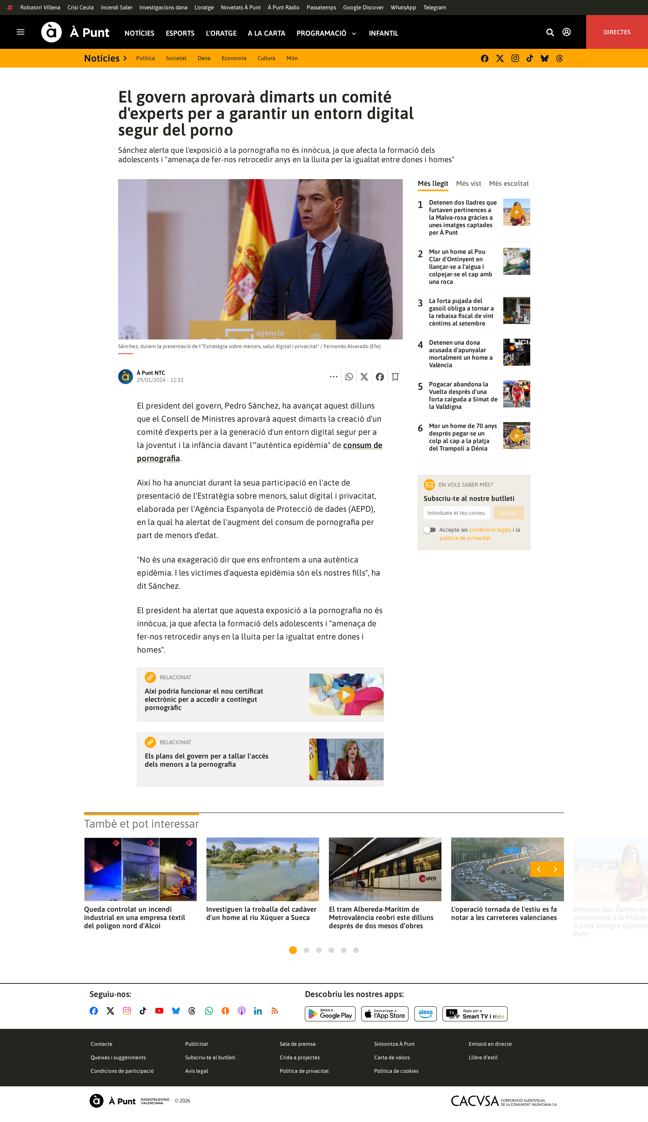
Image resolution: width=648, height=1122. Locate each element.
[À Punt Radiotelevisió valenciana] (129, 1101)
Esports (180, 33)
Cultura (266, 58)
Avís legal (196, 1071)
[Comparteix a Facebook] (379, 376)
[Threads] (560, 58)
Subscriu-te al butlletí (210, 1057)
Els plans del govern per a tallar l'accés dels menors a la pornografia (206, 760)
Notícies (139, 33)
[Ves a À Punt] (75, 32)
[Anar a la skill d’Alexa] (425, 1013)
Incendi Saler (116, 7)
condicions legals (490, 529)
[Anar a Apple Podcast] (243, 1010)
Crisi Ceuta (81, 7)
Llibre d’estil (483, 1057)
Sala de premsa (298, 1044)
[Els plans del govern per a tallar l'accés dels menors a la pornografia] (346, 759)
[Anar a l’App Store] (385, 1013)
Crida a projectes (300, 1057)
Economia (234, 58)
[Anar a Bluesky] (177, 1010)
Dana (204, 58)
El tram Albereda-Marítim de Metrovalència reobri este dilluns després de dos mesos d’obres (381, 917)
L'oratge (204, 7)
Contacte (101, 1044)
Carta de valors (392, 1057)
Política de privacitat (304, 1071)
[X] (500, 58)
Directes (617, 32)
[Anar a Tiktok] (145, 1010)
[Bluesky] (545, 58)
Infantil (383, 33)
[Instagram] (515, 58)
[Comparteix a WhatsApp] (349, 376)
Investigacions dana (164, 7)
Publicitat (196, 1044)
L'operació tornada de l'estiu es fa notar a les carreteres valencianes (504, 913)
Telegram (434, 7)
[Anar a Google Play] (330, 1013)
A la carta (266, 33)
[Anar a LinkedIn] (259, 1010)
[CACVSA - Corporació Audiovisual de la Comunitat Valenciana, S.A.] (504, 1101)
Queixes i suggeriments (118, 1057)
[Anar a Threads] (194, 1010)
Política (145, 58)
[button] (293, 950)
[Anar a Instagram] (128, 1010)
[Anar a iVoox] (227, 1010)
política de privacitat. (466, 538)
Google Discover (363, 7)
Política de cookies (396, 1071)
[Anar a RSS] (276, 1010)
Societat (176, 58)
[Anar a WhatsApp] (210, 1010)
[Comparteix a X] (364, 376)
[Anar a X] (111, 1010)
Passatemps (321, 7)
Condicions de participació (122, 1071)
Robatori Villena (40, 7)
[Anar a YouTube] (160, 1010)
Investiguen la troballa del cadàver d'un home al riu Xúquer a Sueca (261, 913)
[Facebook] (485, 58)
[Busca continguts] (550, 33)
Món (292, 58)
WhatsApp (403, 7)
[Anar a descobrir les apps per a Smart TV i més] (475, 1013)
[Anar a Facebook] (95, 1010)
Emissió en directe (490, 1044)
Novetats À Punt (241, 7)
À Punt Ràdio (284, 7)
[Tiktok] (529, 58)
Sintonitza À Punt (394, 1044)
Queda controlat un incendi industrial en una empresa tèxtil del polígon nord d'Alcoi (134, 917)
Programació (321, 33)
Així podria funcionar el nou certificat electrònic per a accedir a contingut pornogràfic (204, 699)
